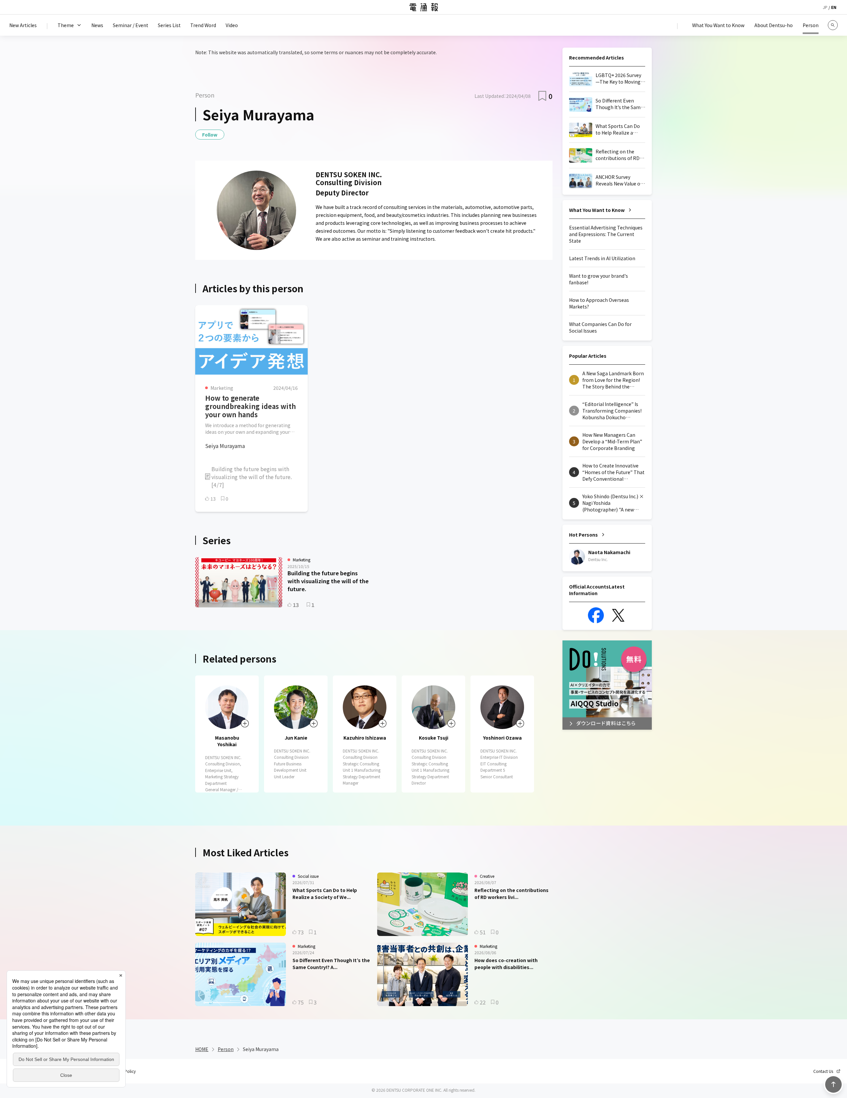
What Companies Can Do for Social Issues (600, 327)
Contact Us (823, 1071)
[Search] (833, 25)
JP (825, 7)
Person (226, 1049)
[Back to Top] (833, 1084)
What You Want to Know (597, 210)
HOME (201, 1049)
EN (833, 7)
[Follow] (245, 723)
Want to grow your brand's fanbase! (598, 279)
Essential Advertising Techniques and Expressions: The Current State (606, 234)
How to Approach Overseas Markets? (599, 303)
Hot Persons (583, 534)
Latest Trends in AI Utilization (602, 258)
